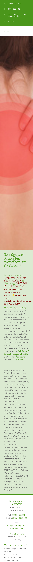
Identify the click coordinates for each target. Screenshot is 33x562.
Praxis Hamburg (17, 534)
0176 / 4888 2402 (19, 518)
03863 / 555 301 (18, 515)
